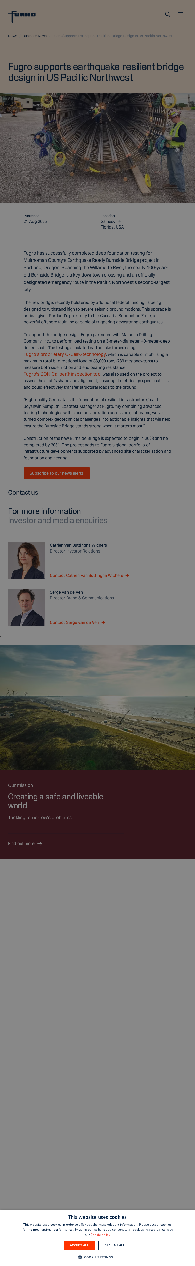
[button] (97, 1257)
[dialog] (97, 1238)
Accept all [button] (79, 1245)
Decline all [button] (114, 1245)
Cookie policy (100, 1234)
